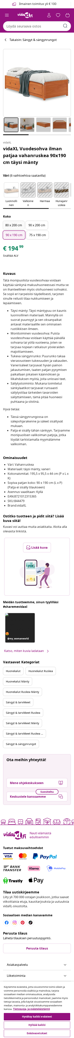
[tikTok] (30, 922)
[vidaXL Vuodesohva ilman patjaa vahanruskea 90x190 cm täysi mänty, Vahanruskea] (37, 82)
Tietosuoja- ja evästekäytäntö (31, 1009)
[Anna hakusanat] (65, 26)
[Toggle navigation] (6, 15)
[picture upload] (37, 574)
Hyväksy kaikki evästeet (37, 1016)
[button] (11, 194)
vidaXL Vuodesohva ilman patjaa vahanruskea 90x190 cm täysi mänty (34, 155)
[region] (37, 1009)
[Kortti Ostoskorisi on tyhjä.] (67, 15)
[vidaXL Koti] (25, 15)
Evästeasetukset (37, 1033)
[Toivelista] (58, 15)
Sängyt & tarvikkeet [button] (18, 702)
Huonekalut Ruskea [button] (40, 671)
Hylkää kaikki (37, 1025)
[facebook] (7, 922)
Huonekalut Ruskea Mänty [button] (22, 692)
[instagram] (15, 922)
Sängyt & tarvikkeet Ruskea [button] (23, 712)
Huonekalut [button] (13, 671)
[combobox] (37, 26)
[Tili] (49, 15)
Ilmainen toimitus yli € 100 (37, 4)
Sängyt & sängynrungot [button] (21, 744)
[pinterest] (22, 922)
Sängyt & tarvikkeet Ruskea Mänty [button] (26, 733)
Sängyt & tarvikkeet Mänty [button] (22, 723)
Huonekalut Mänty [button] (17, 681)
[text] (13, 249)
